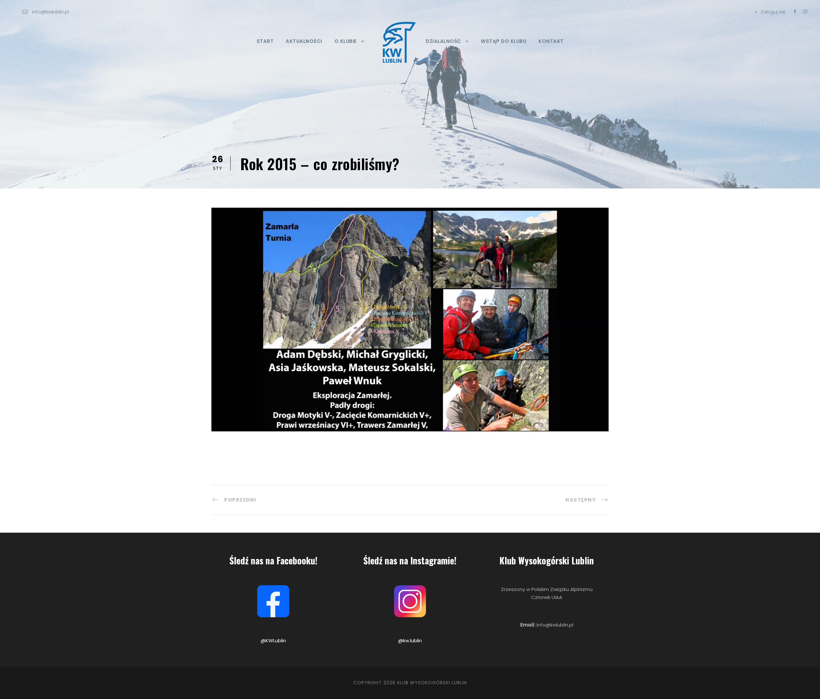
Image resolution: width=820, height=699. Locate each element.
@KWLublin (273, 640)
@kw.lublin (410, 640)
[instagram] (805, 11)
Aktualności (304, 41)
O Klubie (345, 41)
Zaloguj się (772, 11)
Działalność (443, 41)
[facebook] (794, 11)
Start (265, 41)
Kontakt (551, 41)
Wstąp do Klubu (503, 41)
